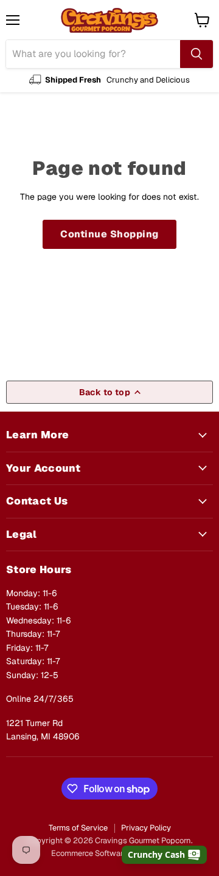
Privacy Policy (146, 828)
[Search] (196, 54)
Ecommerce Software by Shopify (109, 853)
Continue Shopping (109, 234)
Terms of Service (78, 828)
